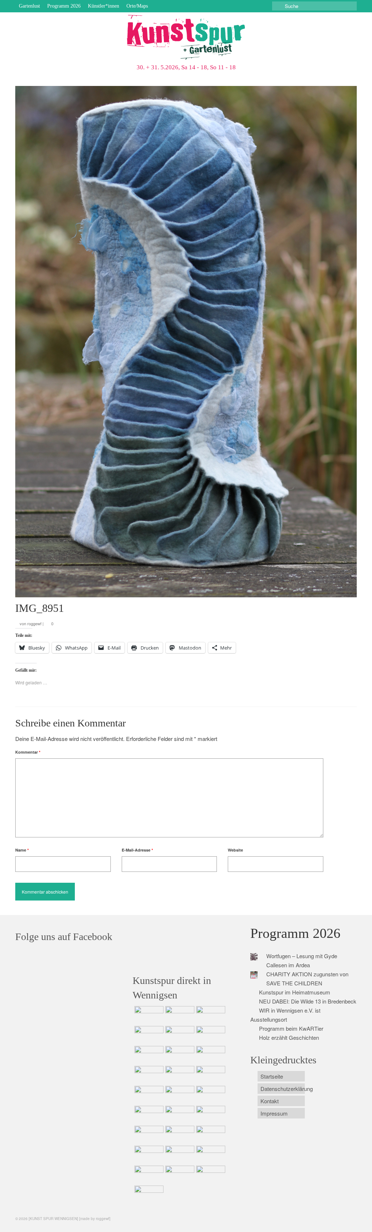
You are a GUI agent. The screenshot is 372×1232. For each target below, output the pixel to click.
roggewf (34, 623)
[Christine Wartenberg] (209, 1035)
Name (22, 850)
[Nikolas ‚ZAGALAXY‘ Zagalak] (209, 1055)
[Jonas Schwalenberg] (178, 1135)
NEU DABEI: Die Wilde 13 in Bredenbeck (307, 1001)
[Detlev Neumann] (178, 1175)
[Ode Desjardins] (178, 1155)
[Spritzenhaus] (148, 1195)
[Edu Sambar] (148, 1015)
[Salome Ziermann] (178, 1015)
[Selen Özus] (148, 1135)
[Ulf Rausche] (148, 1035)
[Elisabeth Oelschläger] (209, 1175)
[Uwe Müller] (178, 1115)
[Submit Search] (277, 6)
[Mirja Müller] (178, 1075)
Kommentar (27, 752)
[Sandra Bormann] (148, 1175)
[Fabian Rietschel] (178, 1035)
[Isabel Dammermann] (209, 1015)
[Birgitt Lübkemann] (148, 1075)
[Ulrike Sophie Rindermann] (148, 1055)
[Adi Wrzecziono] (209, 1095)
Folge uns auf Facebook (63, 936)
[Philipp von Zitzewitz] (148, 1095)
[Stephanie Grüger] (148, 1155)
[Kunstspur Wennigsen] (186, 38)
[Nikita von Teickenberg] (209, 1135)
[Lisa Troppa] (209, 1115)
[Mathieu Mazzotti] (178, 1055)
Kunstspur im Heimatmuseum (294, 992)
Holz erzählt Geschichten (289, 1037)
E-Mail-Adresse (137, 850)
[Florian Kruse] (209, 1155)
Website (235, 850)
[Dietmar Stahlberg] (209, 1075)
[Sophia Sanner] (178, 1095)
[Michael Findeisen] (148, 1115)
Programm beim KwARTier (291, 1028)
